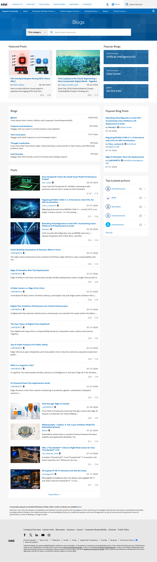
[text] (41, 95)
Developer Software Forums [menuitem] (43, 11)
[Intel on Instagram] (49, 535)
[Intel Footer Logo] (12, 540)
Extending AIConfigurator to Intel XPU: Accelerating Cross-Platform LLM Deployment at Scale (69, 224)
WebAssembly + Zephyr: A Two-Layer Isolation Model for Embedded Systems (68, 425)
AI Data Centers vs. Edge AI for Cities (27, 288)
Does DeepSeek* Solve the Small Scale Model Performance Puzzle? (69, 177)
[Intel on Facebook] (25, 535)
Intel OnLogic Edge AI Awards (55, 403)
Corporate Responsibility (96, 529)
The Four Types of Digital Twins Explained (30, 323)
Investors (71, 529)
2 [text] (43, 95)
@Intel (14, 117)
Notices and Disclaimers (107, 547)
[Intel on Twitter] (31, 535)
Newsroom (60, 529)
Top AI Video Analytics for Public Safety (29, 344)
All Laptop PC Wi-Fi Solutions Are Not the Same (64, 470)
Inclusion (112, 529)
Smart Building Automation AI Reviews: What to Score (36, 249)
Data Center (126, 127)
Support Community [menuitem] (10, 11)
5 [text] (91, 95)
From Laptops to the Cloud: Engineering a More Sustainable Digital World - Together (77, 79)
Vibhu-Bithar (18, 84)
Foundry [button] (87, 4)
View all (109, 232)
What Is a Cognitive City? (22, 365)
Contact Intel (48, 529)
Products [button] (18, 4)
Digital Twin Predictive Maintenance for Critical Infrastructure (39, 306)
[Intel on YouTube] (43, 535)
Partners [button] (74, 4)
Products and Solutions (22, 126)
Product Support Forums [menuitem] (69, 11)
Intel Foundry (17, 154)
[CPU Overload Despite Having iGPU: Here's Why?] (30, 62)
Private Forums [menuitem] (119, 11)
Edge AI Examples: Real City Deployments (30, 270)
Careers (79, 529)
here (79, 506)
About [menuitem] (25, 11)
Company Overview (32, 529)
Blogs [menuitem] (105, 11)
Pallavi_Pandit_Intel (69, 84)
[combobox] (89, 32)
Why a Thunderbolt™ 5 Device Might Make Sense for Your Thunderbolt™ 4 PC (68, 448)
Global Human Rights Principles (94, 549)
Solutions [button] (44, 4)
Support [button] (30, 4)
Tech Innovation (18, 134)
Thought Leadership (20, 143)
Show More (53, 494)
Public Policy (123, 529)
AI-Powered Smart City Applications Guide (30, 383)
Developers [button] (59, 4)
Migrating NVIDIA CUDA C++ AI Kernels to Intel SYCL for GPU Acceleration (68, 200)
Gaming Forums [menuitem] (91, 11)
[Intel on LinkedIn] (37, 535)
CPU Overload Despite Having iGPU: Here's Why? (30, 79)
